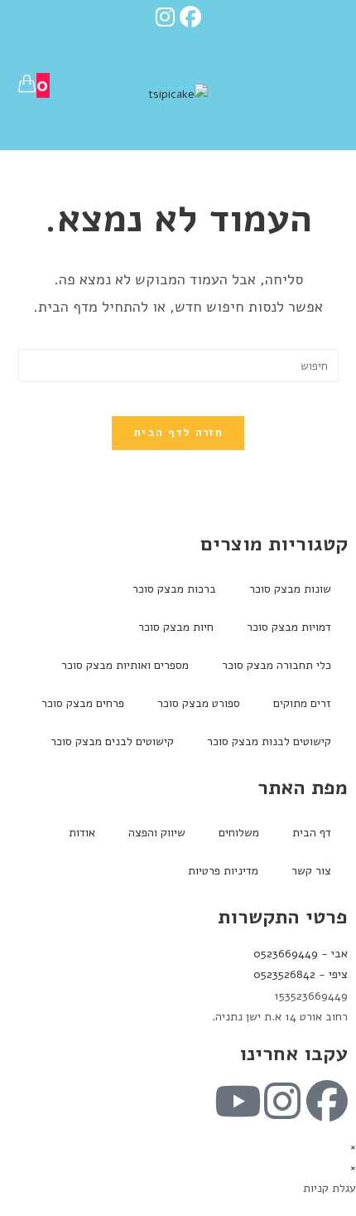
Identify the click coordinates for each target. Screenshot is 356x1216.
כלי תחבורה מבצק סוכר (276, 665)
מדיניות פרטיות (223, 871)
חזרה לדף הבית (178, 432)
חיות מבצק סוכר (176, 627)
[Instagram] (165, 17)
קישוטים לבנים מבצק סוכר (112, 741)
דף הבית (311, 833)
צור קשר (311, 871)
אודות (82, 833)
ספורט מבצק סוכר (198, 703)
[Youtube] (237, 1101)
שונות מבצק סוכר (290, 589)
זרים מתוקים (302, 703)
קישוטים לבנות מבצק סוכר (269, 741)
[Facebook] (193, 17)
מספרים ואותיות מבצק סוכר (125, 665)
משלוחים (239, 833)
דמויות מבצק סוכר (289, 627)
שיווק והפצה (156, 833)
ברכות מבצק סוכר (174, 589)
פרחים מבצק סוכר (82, 703)
